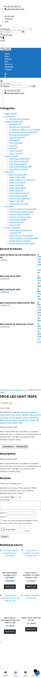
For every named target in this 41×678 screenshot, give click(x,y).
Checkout (9, 19)
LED (37, 420)
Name (3, 513)
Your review (5, 500)
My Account (9, 16)
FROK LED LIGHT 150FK (26, 420)
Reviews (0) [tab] (22, 446)
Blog (6, 61)
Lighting (32, 415)
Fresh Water (5, 415)
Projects (8, 59)
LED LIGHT (4, 423)
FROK (2, 420)
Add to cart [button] (31, 587)
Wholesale (9, 67)
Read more (9, 587)
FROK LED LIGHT (11, 420)
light (10, 423)
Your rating (5, 497)
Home (7, 53)
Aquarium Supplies (28, 412)
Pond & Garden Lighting (19, 417)
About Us (8, 64)
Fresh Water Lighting (19, 415)
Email (3, 516)
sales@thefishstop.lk (15, 9)
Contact (8, 69)
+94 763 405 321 (13, 6)
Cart (6, 21)
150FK (36, 417)
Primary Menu (5, 49)
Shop (7, 56)
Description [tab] (8, 446)
